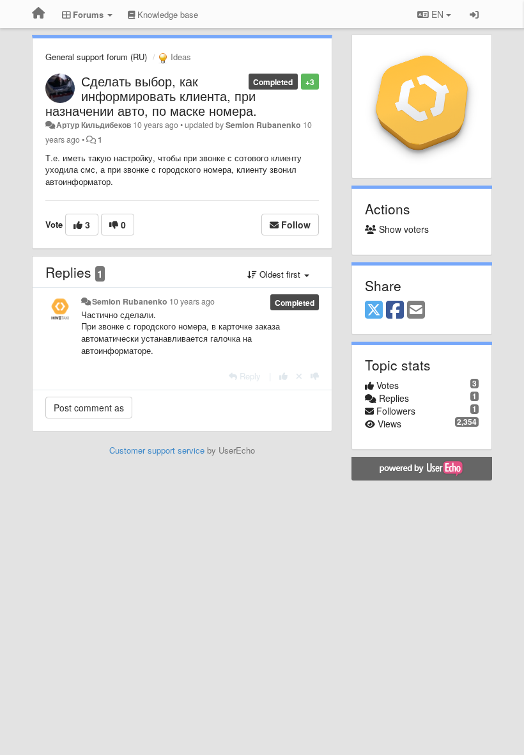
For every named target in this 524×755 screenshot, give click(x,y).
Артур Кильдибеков (93, 125)
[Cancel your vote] (299, 376)
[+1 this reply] (283, 376)
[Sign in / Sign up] (474, 14)
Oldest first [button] (280, 274)
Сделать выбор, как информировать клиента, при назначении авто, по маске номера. (151, 96)
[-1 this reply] (315, 376)
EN (437, 14)
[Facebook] (395, 310)
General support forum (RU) (96, 57)
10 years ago (192, 301)
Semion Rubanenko (263, 125)
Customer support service (156, 450)
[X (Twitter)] (374, 310)
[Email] (416, 310)
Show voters (402, 229)
